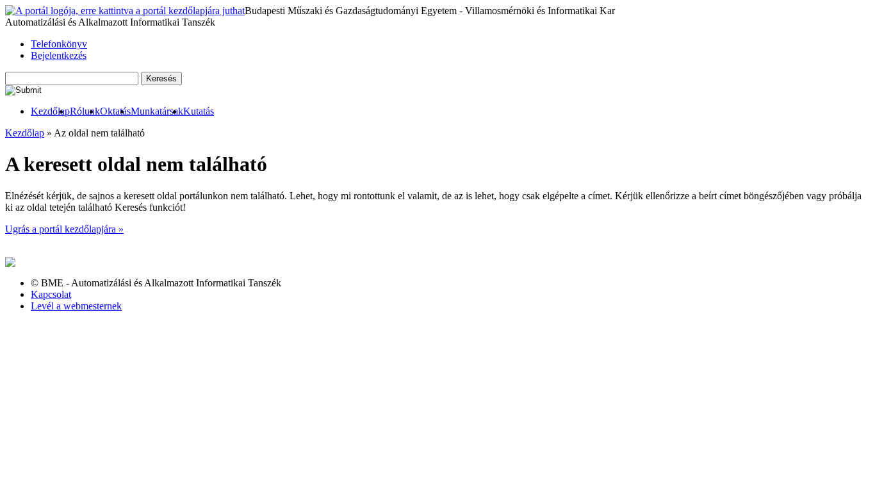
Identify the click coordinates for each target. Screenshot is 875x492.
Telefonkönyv (59, 43)
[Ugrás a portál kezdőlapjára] (125, 11)
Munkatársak (157, 111)
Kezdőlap (50, 111)
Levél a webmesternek (76, 305)
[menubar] (109, 111)
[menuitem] (50, 111)
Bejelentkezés (58, 55)
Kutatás (198, 111)
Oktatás (115, 111)
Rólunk (85, 111)
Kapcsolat (51, 294)
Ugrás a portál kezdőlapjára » (64, 229)
